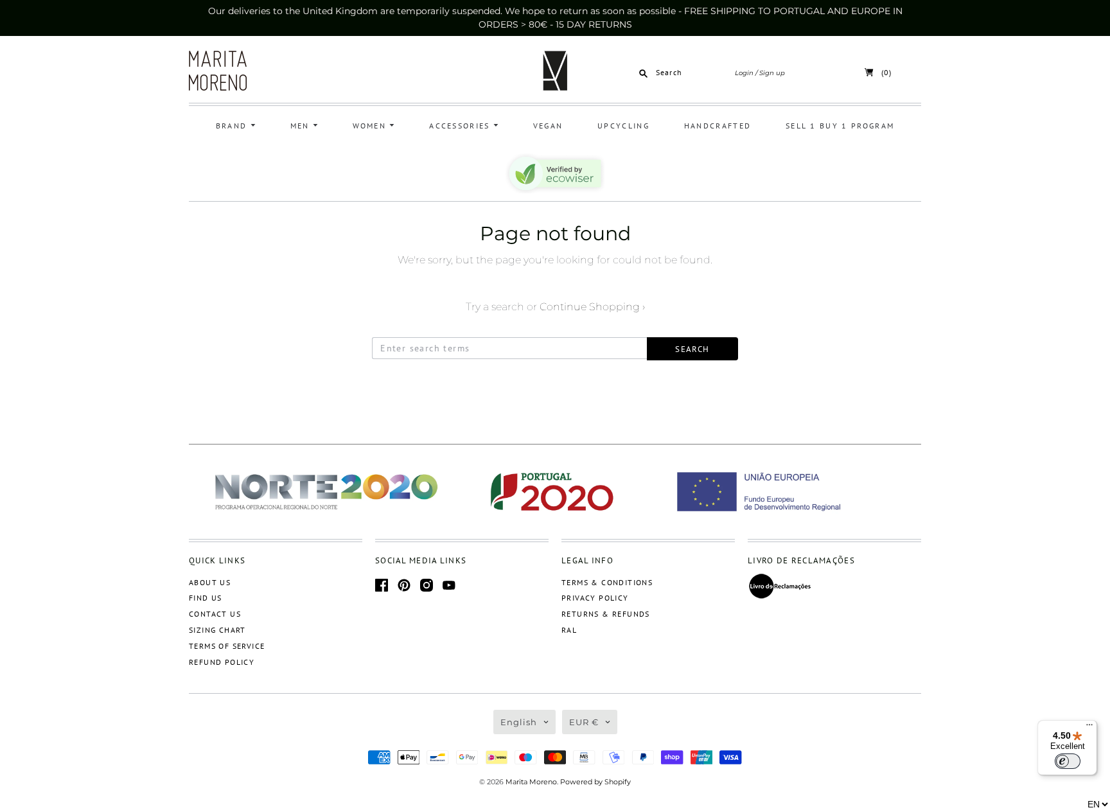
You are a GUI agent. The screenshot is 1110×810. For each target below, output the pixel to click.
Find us (205, 598)
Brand (233, 125)
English (518, 722)
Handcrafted (717, 125)
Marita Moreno (531, 781)
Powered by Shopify (595, 781)
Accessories (461, 125)
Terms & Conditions (607, 582)
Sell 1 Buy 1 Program (840, 125)
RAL (569, 630)
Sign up (772, 73)
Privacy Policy (595, 598)
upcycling (623, 125)
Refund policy (221, 662)
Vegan (548, 125)
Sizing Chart (217, 630)
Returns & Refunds (605, 614)
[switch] (1067, 761)
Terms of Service (227, 646)
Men (301, 125)
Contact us (215, 614)
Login (744, 73)
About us (210, 582)
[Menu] (1089, 727)
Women (371, 125)
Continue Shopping (592, 307)
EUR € (584, 722)
